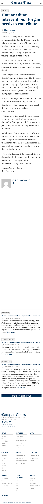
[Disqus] (21, 220)
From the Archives (21, 440)
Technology (19, 443)
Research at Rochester (19, 437)
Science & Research (4, 444)
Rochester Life (20, 445)
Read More (11, 332)
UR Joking (4, 485)
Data (32, 433)
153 (17, 490)
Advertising (33, 483)
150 (17, 483)
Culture (4, 452)
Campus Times (21, 2)
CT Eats (3, 458)
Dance (3, 463)
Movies (3, 465)
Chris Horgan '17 (21, 180)
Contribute (33, 478)
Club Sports (19, 458)
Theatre (3, 470)
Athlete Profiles (20, 455)
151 (17, 485)
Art (2, 460)
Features (19, 433)
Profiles (18, 448)
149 (17, 481)
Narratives (4, 478)
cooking (5, 313)
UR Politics (4, 441)
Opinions (33, 452)
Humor (5, 10)
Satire (3, 481)
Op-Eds (32, 460)
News (3, 433)
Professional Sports (21, 460)
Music (3, 468)
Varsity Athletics (20, 463)
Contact (32, 481)
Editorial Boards (34, 455)
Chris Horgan (9, 30)
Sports (18, 452)
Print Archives (19, 477)
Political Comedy (6, 483)
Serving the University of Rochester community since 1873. (13, 418)
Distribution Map (35, 485)
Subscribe (33, 488)
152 (17, 488)
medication (6, 361)
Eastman (4, 455)
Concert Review (8, 339)
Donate (4, 495)
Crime (3, 448)
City (2, 438)
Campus (3, 436)
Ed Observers (34, 458)
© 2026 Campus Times (8, 503)
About (32, 475)
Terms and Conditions (23, 503)
